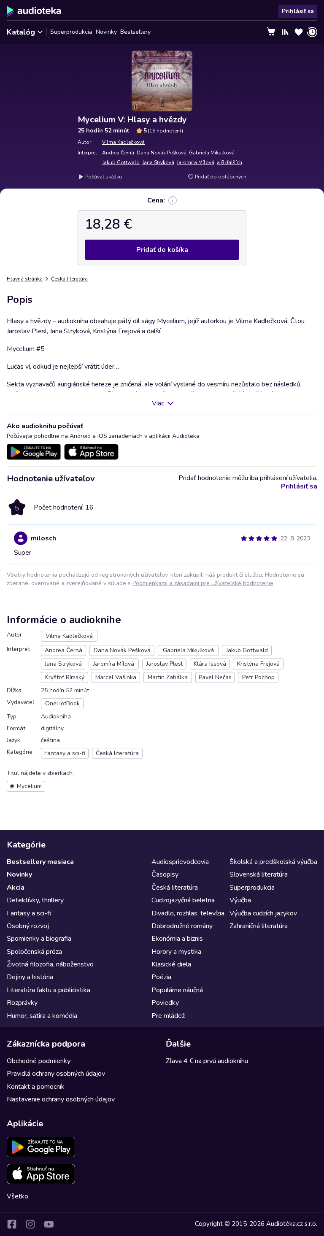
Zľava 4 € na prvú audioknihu (207, 1061)
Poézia (161, 977)
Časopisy (164, 874)
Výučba (240, 900)
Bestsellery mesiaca (40, 861)
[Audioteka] (34, 11)
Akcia (15, 887)
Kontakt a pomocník (36, 1086)
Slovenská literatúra (259, 874)
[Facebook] (12, 1224)
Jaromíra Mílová (195, 162)
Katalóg (21, 32)
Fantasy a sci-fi (29, 913)
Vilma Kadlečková (123, 142)
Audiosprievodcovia (180, 861)
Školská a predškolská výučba (273, 861)
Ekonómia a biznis (177, 938)
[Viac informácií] (172, 200)
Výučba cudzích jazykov (263, 913)
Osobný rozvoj (28, 926)
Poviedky (165, 1002)
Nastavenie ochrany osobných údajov (61, 1099)
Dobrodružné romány (182, 926)
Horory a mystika (176, 951)
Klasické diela (171, 964)
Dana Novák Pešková (161, 152)
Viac (158, 403)
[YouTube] (49, 1224)
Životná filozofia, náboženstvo (50, 964)
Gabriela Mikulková (212, 152)
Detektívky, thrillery (35, 900)
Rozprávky (22, 1002)
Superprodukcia (71, 32)
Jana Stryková (158, 162)
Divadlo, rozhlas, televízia (187, 913)
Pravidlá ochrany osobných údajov (56, 1073)
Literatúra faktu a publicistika (48, 990)
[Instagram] (30, 1224)
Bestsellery (135, 32)
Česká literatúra (69, 278)
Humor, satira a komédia (42, 1015)
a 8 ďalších (229, 162)
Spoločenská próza (34, 951)
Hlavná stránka (25, 278)
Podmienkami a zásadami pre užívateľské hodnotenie (202, 583)
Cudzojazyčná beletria (183, 900)
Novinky (106, 32)
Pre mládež (168, 1015)
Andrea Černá (118, 152)
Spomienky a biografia (39, 938)
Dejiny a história (30, 977)
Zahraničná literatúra (259, 926)
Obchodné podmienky (38, 1061)
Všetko (17, 1196)
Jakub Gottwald (121, 162)
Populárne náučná (177, 990)
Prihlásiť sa (298, 11)
